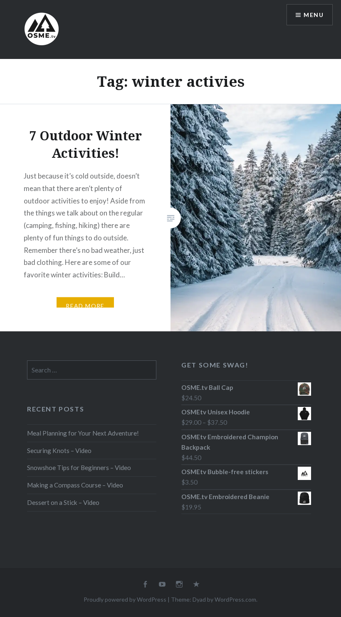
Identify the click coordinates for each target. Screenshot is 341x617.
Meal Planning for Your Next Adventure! (83, 433)
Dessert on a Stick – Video (63, 502)
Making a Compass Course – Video (75, 485)
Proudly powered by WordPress (125, 599)
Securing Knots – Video (59, 450)
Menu (314, 14)
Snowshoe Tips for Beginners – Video (79, 467)
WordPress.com (235, 599)
